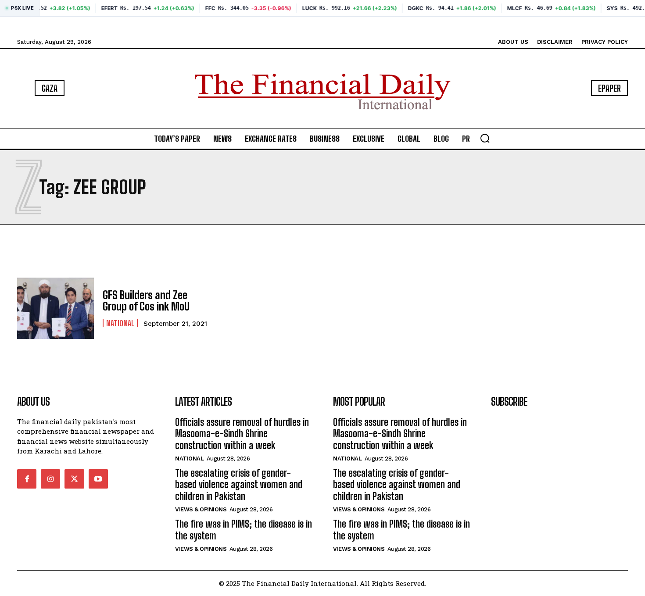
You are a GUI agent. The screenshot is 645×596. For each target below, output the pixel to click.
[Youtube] (98, 479)
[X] (74, 479)
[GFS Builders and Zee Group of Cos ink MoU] (55, 308)
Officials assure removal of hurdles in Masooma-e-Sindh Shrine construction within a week (242, 433)
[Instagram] (50, 479)
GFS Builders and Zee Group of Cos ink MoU (146, 301)
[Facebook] (26, 479)
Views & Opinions (200, 509)
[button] (484, 138)
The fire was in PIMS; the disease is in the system (243, 529)
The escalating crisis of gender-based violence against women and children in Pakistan (238, 484)
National (120, 323)
